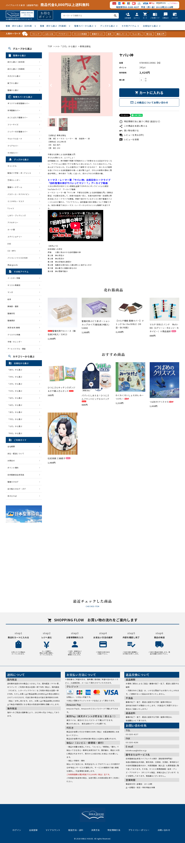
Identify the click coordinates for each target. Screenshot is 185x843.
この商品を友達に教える (133, 125)
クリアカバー (13, 145)
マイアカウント (53, 830)
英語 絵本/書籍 (14, 327)
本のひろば (12, 496)
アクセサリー (63, 34)
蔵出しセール (121, 34)
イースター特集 (14, 278)
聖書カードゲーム (15, 187)
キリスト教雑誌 (80, 34)
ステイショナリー (15, 236)
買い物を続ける (129, 130)
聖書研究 (11, 313)
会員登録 (33, 830)
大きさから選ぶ (14, 76)
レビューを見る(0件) (131, 134)
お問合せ (11, 460)
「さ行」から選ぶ (16, 384)
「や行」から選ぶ (16, 419)
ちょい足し (137, 34)
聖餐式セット (97, 34)
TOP (50, 46)
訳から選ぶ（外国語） (17, 69)
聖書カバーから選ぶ (83, 25)
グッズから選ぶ (107, 25)
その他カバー (13, 153)
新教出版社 (85, 46)
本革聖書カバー (14, 110)
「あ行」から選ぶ (16, 369)
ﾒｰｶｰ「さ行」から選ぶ (66, 46)
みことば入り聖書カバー (18, 117)
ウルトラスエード (15, 138)
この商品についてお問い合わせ (149, 102)
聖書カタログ (13, 482)
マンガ (10, 292)
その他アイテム (129, 25)
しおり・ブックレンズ (17, 215)
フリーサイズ (13, 124)
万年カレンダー (14, 180)
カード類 (11, 229)
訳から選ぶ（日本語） (17, 62)
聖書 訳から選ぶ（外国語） (54, 25)
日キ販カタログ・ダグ (17, 489)
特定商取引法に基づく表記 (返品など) (139, 121)
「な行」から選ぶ (16, 398)
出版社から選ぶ (150, 25)
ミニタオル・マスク (16, 201)
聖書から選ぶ (13, 90)
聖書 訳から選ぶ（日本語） (19, 25)
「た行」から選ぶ (16, 391)
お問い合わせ (164, 830)
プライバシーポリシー (139, 830)
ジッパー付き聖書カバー (18, 131)
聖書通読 (11, 320)
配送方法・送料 (75, 830)
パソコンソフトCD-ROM (18, 258)
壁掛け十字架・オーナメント (19, 173)
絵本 (109, 34)
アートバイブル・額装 (17, 348)
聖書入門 (160, 34)
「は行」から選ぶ (16, 405)
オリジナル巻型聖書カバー (18, 103)
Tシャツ (11, 208)
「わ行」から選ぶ (16, 433)
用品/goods (13, 265)
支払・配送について (16, 453)
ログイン (17, 830)
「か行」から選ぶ (16, 376)
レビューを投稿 (129, 139)
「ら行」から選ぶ (16, 426)
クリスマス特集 (14, 334)
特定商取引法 (114, 830)
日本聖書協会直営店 (16, 474)
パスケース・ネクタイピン (18, 194)
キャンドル (12, 166)
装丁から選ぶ (13, 83)
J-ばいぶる (49, 34)
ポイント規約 (13, 467)
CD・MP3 (12, 250)
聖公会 (149, 34)
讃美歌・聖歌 (13, 306)
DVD (9, 243)
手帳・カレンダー (15, 341)
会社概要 (11, 446)
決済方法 (95, 830)
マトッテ (36, 34)
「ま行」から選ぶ (16, 412)
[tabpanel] (80, 84)
